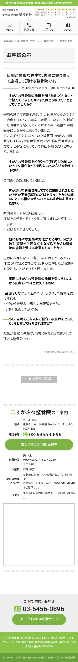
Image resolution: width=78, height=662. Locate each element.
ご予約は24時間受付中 (39, 444)
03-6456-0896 (42, 434)
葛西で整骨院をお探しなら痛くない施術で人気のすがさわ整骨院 (46, 657)
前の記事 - (40, 379)
